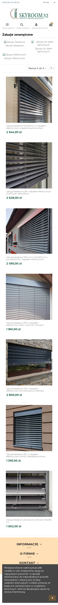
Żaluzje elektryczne (14, 58)
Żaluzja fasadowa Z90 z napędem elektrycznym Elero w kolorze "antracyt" (25, 324)
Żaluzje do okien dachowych (43, 50)
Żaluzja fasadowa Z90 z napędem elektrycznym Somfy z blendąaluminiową (25, 455)
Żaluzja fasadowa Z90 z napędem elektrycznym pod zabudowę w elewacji (25, 389)
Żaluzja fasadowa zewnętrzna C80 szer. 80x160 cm (29, 521)
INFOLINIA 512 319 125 (10, 3)
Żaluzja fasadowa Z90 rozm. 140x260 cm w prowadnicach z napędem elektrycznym (26, 258)
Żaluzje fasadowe (14, 45)
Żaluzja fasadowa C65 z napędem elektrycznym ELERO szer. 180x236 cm (28, 192)
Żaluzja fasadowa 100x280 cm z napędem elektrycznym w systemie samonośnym (26, 127)
